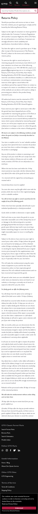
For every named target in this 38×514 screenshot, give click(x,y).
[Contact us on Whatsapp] (3, 451)
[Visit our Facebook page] (10, 450)
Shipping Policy (6, 490)
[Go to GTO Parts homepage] (4, 4)
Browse (17, 5)
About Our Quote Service (10, 466)
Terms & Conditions (8, 487)
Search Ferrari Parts (8, 429)
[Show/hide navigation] (35, 3)
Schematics (25, 5)
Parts (10, 5)
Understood (19, 508)
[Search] (35, 10)
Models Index (6, 440)
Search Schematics (7, 436)
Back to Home (7, 13)
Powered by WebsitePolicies (11, 511)
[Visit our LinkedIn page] (19, 450)
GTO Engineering (7, 476)
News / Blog (6, 463)
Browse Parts (6, 433)
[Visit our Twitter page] (14, 450)
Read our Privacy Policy (9, 504)
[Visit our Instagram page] (7, 450)
